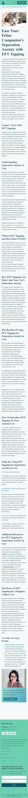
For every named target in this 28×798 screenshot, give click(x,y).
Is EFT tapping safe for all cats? (11, 472)
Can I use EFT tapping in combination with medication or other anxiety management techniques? (14, 518)
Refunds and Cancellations (8, 757)
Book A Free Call (10, 699)
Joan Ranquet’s (11, 554)
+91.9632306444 (12, 727)
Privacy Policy (5, 754)
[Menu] (14, 2)
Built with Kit (14, 788)
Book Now (21, 2)
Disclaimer (4, 761)
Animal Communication (8, 577)
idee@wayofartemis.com (11, 729)
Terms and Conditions (7, 751)
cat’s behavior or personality (13, 225)
